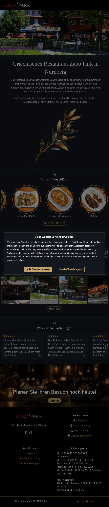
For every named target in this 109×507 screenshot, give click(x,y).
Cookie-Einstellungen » (70, 269)
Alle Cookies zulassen (38, 269)
